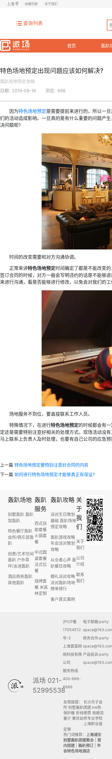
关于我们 (51, 4)
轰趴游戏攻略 (63, 537)
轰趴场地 (20, 499)
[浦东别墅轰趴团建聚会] (14, 44)
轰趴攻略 (62, 499)
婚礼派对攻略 (63, 576)
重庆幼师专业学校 (87, 718)
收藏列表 (31, 4)
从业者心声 (61, 559)
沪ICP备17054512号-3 (72, 629)
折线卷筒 (83, 712)
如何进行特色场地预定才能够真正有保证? (54, 474)
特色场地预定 (32, 111)
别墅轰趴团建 (79, 707)
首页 (71, 45)
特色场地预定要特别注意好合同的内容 (51, 465)
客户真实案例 (63, 599)
